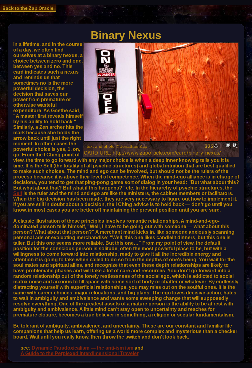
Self (17, 193)
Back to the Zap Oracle (27, 8)
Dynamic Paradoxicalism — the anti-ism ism (83, 348)
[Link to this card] (216, 146)
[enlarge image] (235, 146)
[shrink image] (228, 146)
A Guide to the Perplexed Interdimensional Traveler (80, 353)
